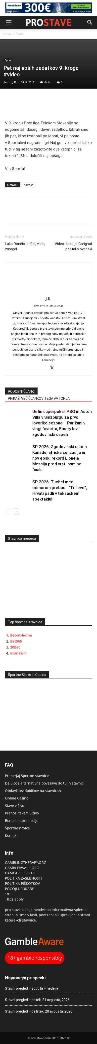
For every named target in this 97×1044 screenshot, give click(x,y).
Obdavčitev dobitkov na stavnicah (33, 790)
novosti (28, 185)
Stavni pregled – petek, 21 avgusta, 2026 (37, 1000)
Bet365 (16, 641)
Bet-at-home (21, 635)
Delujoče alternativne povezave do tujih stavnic (44, 783)
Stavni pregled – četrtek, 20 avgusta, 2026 (38, 1011)
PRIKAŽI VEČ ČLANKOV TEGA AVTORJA (39, 398)
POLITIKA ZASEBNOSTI (23, 878)
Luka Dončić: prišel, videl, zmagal (25, 246)
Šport (19, 34)
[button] (8, 22)
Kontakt (11, 835)
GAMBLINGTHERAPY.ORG (25, 862)
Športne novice (17, 828)
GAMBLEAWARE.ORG (22, 867)
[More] (44, 99)
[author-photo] (48, 292)
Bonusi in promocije (21, 820)
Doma (6, 34)
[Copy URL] (33, 99)
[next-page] (16, 512)
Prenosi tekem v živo (22, 813)
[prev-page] (8, 512)
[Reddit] (43, 368)
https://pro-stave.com (48, 306)
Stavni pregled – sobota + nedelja (31, 988)
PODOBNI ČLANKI (21, 391)
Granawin (18, 653)
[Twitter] (21, 99)
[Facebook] (10, 99)
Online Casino (16, 798)
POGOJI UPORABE (19, 888)
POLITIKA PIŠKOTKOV (22, 883)
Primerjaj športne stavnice (27, 775)
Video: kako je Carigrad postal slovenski (73, 246)
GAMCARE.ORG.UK (20, 873)
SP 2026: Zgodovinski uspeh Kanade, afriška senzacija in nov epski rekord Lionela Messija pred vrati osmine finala (59, 458)
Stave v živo (14, 805)
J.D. (14, 82)
